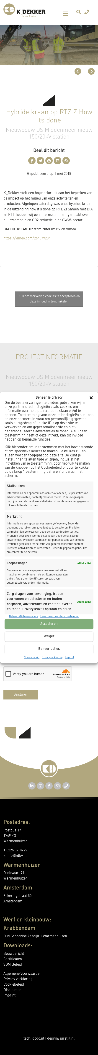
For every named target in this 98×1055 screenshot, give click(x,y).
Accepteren (49, 624)
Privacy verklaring (18, 979)
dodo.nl (38, 1038)
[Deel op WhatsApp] (66, 160)
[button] (91, 397)
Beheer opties (49, 649)
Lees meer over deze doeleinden (59, 616)
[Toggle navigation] (65, 13)
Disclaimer (12, 990)
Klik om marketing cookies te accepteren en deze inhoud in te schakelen (49, 299)
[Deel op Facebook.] (32, 160)
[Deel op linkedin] (57, 160)
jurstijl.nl (67, 1038)
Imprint (69, 657)
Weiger (49, 636)
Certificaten (12, 959)
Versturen (21, 694)
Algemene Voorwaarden (22, 974)
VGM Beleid (12, 965)
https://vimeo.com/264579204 (26, 238)
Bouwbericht (13, 954)
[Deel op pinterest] (49, 160)
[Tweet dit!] (40, 160)
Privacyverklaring (52, 657)
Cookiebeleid (31, 657)
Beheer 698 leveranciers (23, 616)
